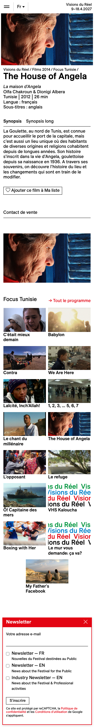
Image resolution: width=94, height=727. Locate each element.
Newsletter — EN (42, 668)
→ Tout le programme (70, 300)
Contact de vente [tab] (20, 212)
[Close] (84, 622)
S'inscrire (18, 700)
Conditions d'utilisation (51, 712)
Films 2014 (41, 69)
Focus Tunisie (64, 69)
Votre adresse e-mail (23, 634)
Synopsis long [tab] (40, 121)
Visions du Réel (16, 69)
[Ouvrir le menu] (6, 6)
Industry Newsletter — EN (42, 683)
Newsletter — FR (44, 656)
